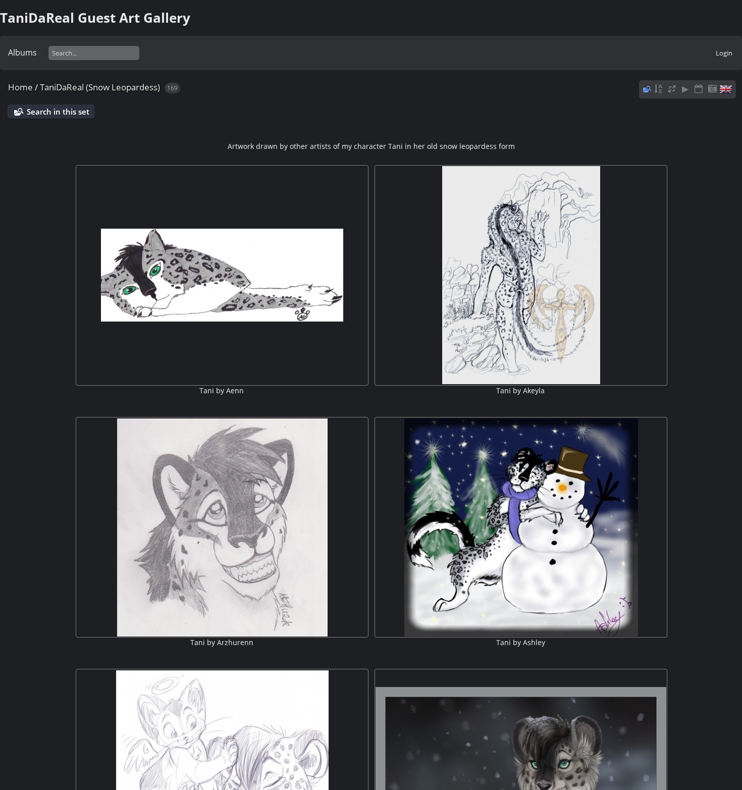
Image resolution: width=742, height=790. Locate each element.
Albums (22, 52)
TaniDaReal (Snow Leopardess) (100, 87)
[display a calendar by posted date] (699, 89)
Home (20, 87)
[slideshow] (685, 89)
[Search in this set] (646, 89)
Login (724, 53)
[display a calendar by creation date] (712, 89)
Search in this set (58, 112)
